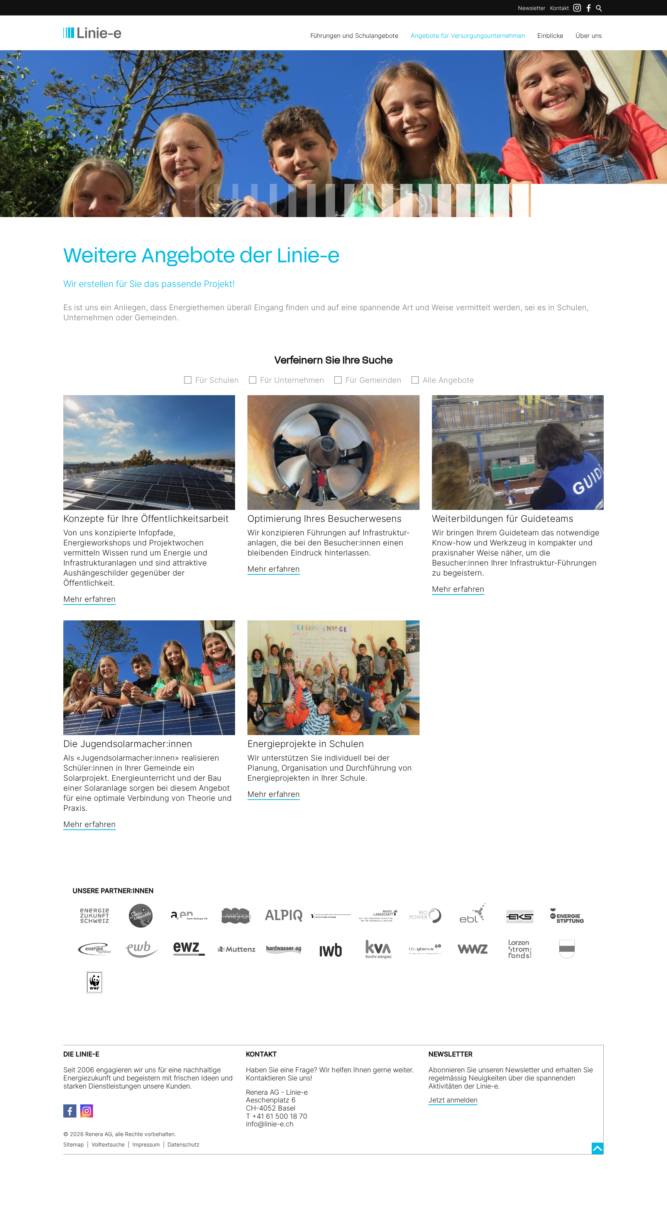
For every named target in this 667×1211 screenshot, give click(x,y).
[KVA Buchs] (378, 957)
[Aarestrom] (236, 923)
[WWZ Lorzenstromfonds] (520, 957)
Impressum (146, 1144)
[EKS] (520, 923)
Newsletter (531, 8)
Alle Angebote (448, 380)
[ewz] (189, 957)
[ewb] (141, 957)
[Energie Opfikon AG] (94, 957)
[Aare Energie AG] (189, 923)
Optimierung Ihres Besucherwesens (324, 518)
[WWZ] (472, 957)
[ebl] (472, 923)
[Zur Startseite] (92, 32)
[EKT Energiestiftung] (567, 923)
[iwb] (425, 923)
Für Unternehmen (292, 380)
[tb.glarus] (425, 957)
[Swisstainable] (141, 923)
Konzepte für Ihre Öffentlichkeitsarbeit (146, 518)
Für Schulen (217, 380)
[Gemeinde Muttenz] (236, 957)
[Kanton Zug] (567, 957)
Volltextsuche (108, 1144)
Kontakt (559, 8)
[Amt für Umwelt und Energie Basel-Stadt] (330, 923)
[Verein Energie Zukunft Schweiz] (94, 923)
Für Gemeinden (373, 380)
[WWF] (94, 990)
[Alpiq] (283, 923)
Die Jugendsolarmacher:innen (127, 743)
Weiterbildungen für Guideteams (502, 518)
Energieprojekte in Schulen (305, 743)
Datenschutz (183, 1144)
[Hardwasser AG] (283, 957)
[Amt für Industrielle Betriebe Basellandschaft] (378, 923)
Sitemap (73, 1144)
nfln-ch (270, 1124)
